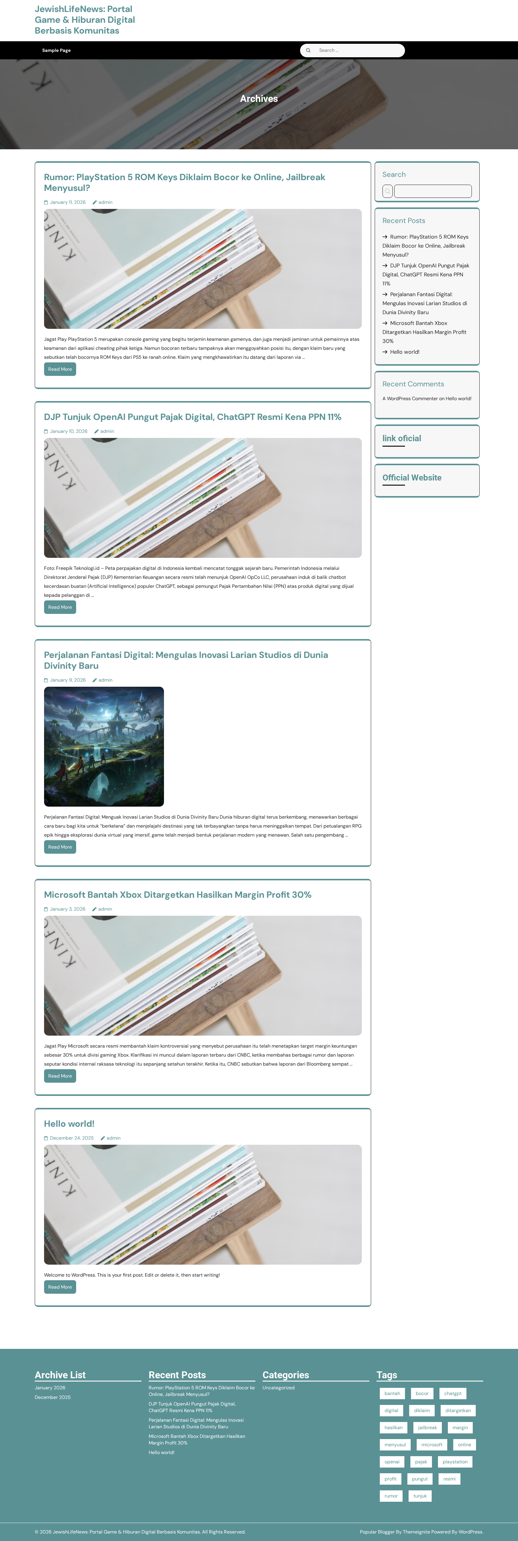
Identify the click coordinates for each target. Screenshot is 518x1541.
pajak (421, 1462)
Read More (60, 369)
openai (392, 1462)
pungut (420, 1479)
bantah (392, 1393)
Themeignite (416, 1532)
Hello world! (69, 1123)
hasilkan (394, 1427)
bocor (422, 1393)
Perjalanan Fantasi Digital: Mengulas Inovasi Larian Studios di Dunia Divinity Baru (186, 660)
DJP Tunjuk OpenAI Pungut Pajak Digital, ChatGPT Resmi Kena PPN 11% (193, 417)
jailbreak (427, 1427)
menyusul (395, 1444)
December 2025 (53, 1397)
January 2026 (50, 1388)
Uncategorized (279, 1388)
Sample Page (56, 50)
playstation (455, 1462)
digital (391, 1410)
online (464, 1444)
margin (460, 1427)
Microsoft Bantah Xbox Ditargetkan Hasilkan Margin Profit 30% (178, 894)
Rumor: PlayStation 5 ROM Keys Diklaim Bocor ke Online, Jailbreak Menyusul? (185, 182)
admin (105, 202)
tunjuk (420, 1496)
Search (394, 174)
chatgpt (453, 1393)
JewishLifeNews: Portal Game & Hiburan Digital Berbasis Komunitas (85, 19)
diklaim (422, 1410)
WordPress (470, 1532)
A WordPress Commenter (410, 398)
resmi (449, 1479)
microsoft (431, 1444)
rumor (391, 1496)
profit (391, 1479)
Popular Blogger (377, 1532)
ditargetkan (458, 1410)
